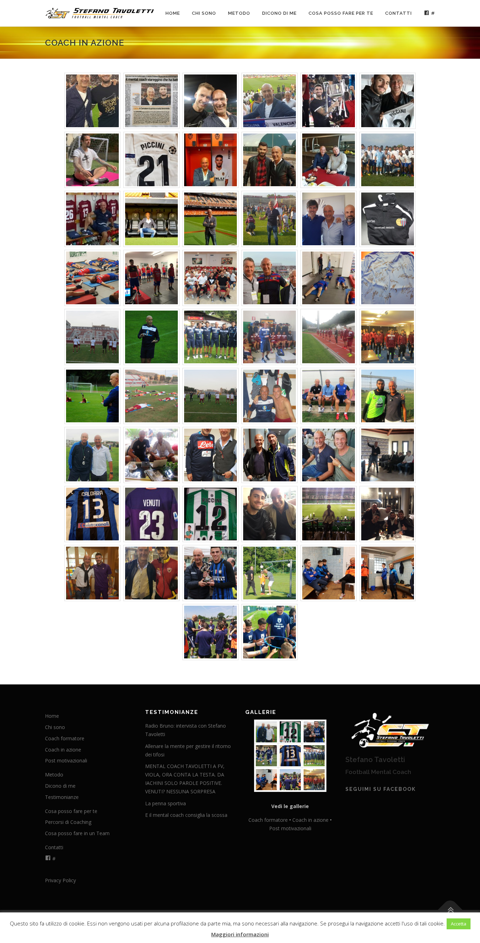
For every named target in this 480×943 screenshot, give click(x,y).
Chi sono (204, 13)
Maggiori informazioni (240, 934)
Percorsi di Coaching (68, 822)
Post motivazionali (66, 760)
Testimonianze (62, 797)
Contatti (398, 13)
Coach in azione (63, 749)
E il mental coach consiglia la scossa (186, 815)
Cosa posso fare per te (341, 13)
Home (173, 13)
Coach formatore (64, 738)
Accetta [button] (458, 924)
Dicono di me (279, 13)
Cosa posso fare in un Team (77, 833)
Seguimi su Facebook (380, 789)
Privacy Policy (60, 880)
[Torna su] (450, 910)
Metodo (239, 13)
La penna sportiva (165, 803)
